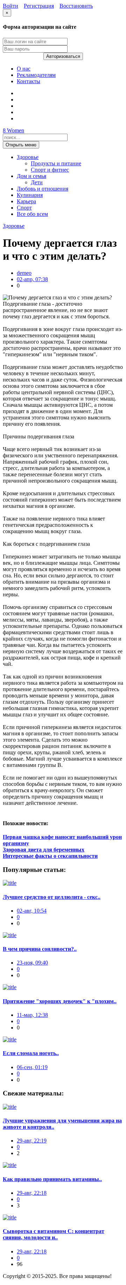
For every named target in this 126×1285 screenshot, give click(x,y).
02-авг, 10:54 (32, 911)
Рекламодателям (36, 75)
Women (13, 130)
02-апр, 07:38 (32, 279)
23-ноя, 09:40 (32, 963)
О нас (23, 69)
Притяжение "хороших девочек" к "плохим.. (60, 1001)
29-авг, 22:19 (32, 1141)
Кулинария (30, 195)
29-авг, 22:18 (32, 1193)
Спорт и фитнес (50, 170)
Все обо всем (32, 214)
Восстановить (76, 6)
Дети (37, 182)
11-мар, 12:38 (32, 1015)
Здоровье (27, 157)
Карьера (26, 201)
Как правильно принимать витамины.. (52, 1179)
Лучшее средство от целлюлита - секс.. (51, 897)
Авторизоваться (63, 56)
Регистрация (39, 6)
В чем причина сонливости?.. (40, 949)
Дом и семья (31, 176)
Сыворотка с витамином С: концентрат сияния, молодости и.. (53, 1234)
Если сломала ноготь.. (31, 1053)
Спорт (24, 208)
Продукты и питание (56, 163)
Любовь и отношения (42, 189)
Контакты (28, 81)
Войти (10, 6)
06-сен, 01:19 (32, 1067)
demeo (24, 273)
